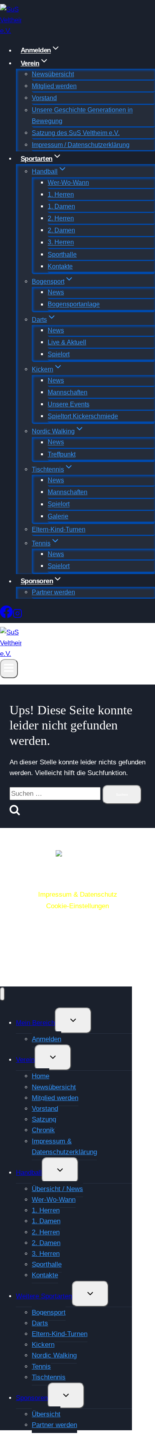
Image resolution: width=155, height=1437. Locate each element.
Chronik (43, 1130)
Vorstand (44, 98)
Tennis (41, 1366)
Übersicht (46, 1414)
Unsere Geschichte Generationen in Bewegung (82, 115)
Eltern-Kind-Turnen (58, 529)
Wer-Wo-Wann (68, 182)
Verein (25, 1060)
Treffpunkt (62, 454)
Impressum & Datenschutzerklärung (64, 1146)
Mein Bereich (35, 1023)
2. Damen (61, 230)
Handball (29, 1172)
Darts (40, 1323)
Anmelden (46, 1039)
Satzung (44, 1119)
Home (40, 1076)
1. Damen (61, 206)
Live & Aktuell (67, 342)
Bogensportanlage (74, 304)
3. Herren (61, 242)
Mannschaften (67, 392)
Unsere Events (68, 404)
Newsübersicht (53, 74)
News (56, 292)
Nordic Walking (54, 1355)
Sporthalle (62, 254)
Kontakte (60, 266)
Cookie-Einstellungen (77, 906)
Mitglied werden (54, 86)
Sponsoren (32, 1398)
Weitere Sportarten (44, 1296)
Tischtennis (49, 1377)
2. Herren (61, 218)
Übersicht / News (57, 1189)
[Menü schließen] (2, 994)
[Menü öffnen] (9, 668)
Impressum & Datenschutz (77, 894)
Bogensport (49, 1312)
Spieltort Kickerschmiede (83, 416)
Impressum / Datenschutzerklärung (81, 144)
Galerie (58, 516)
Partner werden (53, 592)
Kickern (43, 1344)
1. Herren (61, 194)
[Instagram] (17, 614)
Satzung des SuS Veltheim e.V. (76, 133)
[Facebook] (6, 614)
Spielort (59, 354)
